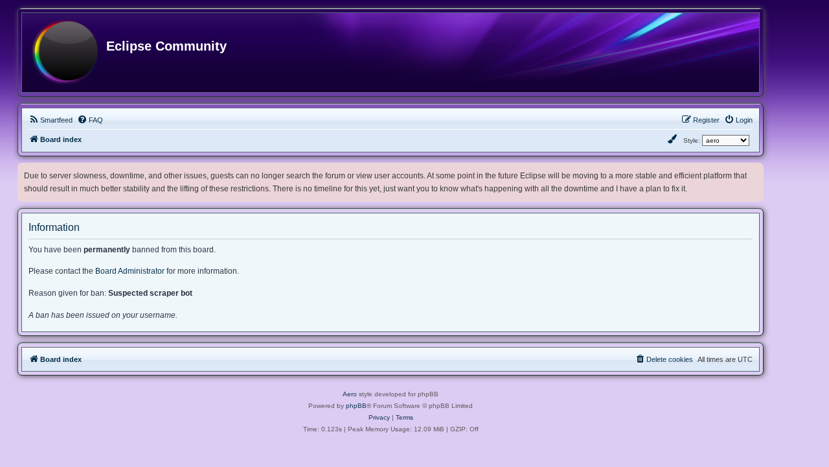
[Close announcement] (755, 170)
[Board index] (65, 52)
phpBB (356, 405)
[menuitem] (50, 120)
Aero (350, 394)
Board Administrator (130, 271)
